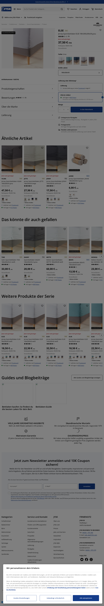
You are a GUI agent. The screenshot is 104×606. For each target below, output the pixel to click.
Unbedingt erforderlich (55, 598)
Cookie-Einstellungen (22, 598)
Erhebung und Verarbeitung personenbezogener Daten (66, 588)
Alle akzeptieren (86, 598)
